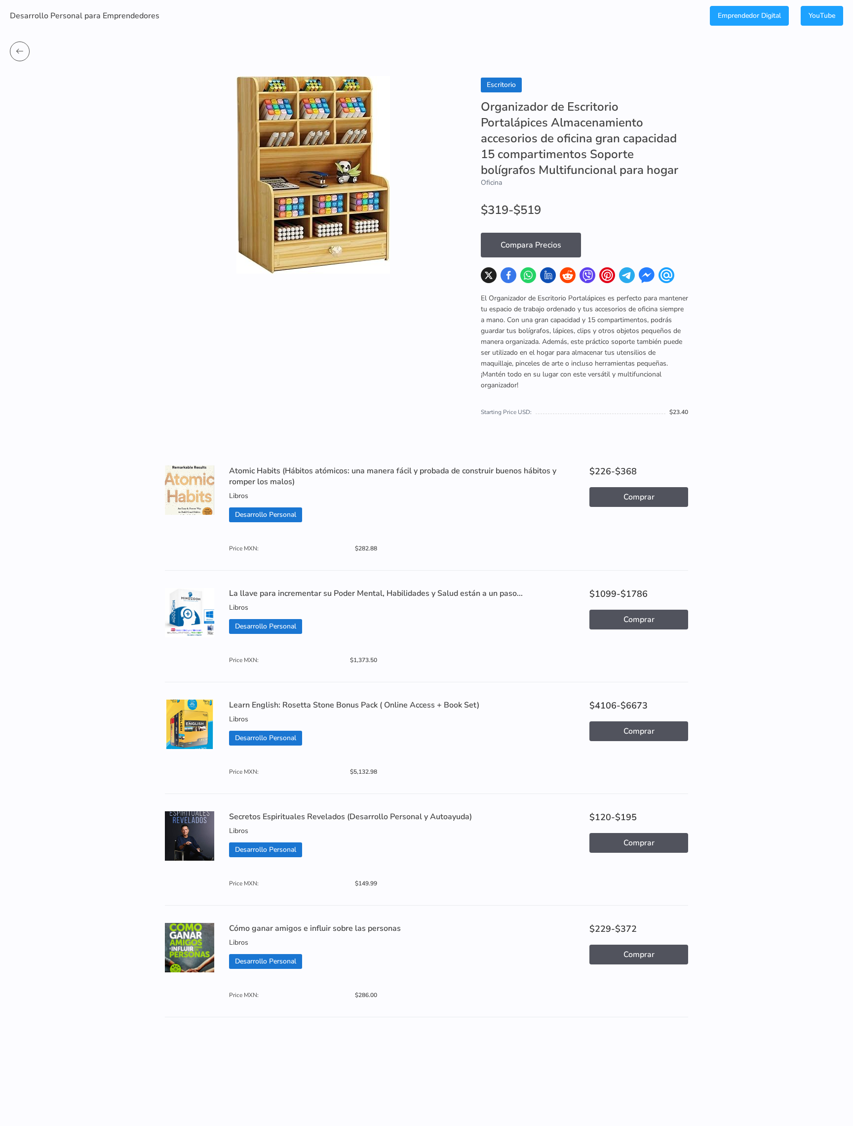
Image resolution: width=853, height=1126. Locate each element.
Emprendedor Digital (749, 15)
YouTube (822, 15)
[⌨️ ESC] (20, 51)
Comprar (639, 497)
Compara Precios (531, 245)
